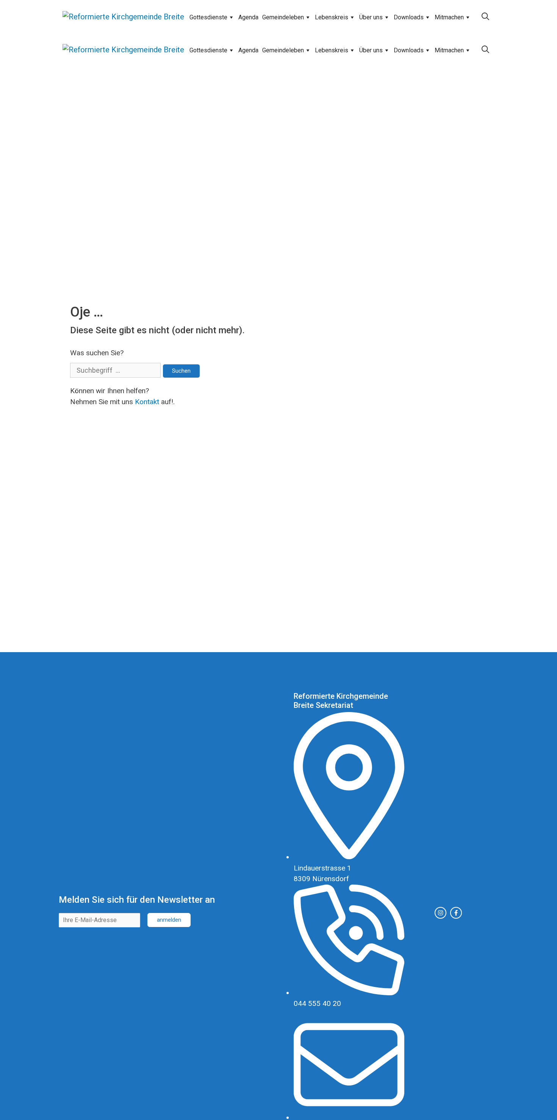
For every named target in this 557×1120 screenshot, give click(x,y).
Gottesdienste (208, 17)
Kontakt (147, 401)
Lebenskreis (331, 17)
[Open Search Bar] (485, 16)
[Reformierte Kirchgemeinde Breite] (123, 16)
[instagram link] (440, 913)
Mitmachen (449, 17)
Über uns (371, 17)
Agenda (248, 17)
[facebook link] (456, 913)
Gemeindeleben (283, 17)
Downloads (409, 17)
